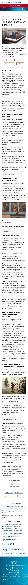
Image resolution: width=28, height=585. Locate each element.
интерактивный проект (12, 531)
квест (3, 353)
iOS (24, 358)
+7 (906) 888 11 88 (14, 571)
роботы (23, 550)
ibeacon (6, 524)
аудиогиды (10, 524)
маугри (13, 533)
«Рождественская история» (17, 340)
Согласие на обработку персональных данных (5, 576)
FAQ (2, 524)
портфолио (11, 549)
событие (11, 553)
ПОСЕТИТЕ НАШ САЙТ (14, 6)
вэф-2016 (17, 526)
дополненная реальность (11, 528)
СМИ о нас (5, 553)
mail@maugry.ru (14, 485)
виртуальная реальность (8, 526)
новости (9, 543)
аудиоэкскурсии (17, 524)
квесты (4, 533)
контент (9, 533)
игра (22, 528)
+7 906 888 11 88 (14, 487)
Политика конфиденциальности (16, 575)
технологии (20, 553)
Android (5, 360)
